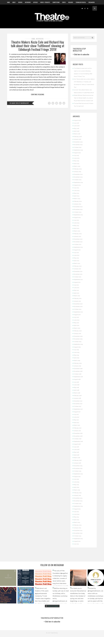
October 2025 (77, 147)
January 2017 (77, 430)
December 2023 (78, 206)
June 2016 (76, 449)
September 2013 (78, 538)
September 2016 (78, 441)
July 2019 (76, 349)
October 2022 (77, 244)
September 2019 (78, 344)
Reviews (20, 2)
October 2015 (77, 471)
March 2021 (77, 295)
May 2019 (76, 355)
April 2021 (76, 293)
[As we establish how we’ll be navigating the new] (43, 578)
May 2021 (76, 290)
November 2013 (78, 533)
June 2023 (76, 223)
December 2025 (78, 142)
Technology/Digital (81, 2)
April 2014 (76, 519)
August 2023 (77, 217)
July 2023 (76, 220)
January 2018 (77, 398)
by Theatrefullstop (24, 103)
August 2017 (77, 411)
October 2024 (77, 179)
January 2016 (77, 463)
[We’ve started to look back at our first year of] (78, 578)
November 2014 (78, 501)
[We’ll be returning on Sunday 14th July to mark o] (61, 595)
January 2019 (77, 366)
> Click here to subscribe (81, 54)
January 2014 (77, 528)
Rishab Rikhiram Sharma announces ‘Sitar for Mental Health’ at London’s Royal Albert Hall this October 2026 (83, 98)
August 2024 (77, 185)
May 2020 (76, 322)
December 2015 (78, 465)
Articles (35, 2)
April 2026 (76, 131)
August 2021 (77, 282)
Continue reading (37, 94)
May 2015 (76, 484)
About (14, 2)
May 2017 (76, 420)
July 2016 (76, 447)
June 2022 (76, 255)
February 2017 (77, 428)
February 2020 (78, 331)
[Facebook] (85, 8)
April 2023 (76, 228)
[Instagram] (87, 8)
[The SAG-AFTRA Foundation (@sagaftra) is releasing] (61, 578)
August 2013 (77, 541)
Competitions (56, 2)
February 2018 (77, 395)
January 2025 (77, 171)
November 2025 (78, 144)
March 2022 (77, 263)
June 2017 (76, 417)
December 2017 (78, 401)
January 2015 (77, 495)
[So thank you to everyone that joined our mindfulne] (78, 595)
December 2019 (78, 336)
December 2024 (78, 174)
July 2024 (76, 188)
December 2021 (78, 271)
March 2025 (77, 166)
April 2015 (76, 487)
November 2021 (78, 274)
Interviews (28, 2)
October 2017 (77, 406)
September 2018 (78, 376)
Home (8, 2)
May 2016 (76, 452)
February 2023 (78, 233)
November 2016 (78, 436)
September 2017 (78, 409)
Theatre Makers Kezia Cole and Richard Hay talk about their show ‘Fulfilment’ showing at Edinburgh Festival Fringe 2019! (37, 46)
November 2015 (78, 468)
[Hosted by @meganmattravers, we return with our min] (96, 595)
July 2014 (76, 511)
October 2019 (77, 341)
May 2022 (76, 258)
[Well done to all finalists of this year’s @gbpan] (43, 595)
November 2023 (78, 209)
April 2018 (76, 390)
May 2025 (76, 161)
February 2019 (78, 363)
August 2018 (77, 379)
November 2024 (78, 177)
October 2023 (77, 212)
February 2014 (77, 525)
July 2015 (76, 479)
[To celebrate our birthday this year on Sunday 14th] (8, 595)
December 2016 (78, 433)
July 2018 (76, 382)
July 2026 (76, 123)
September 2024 (78, 182)
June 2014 (76, 514)
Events (64, 2)
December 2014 (78, 498)
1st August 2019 (14, 103)
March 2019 (77, 360)
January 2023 (77, 236)
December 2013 (78, 530)
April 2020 (76, 325)
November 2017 (78, 403)
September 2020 (78, 312)
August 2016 (77, 444)
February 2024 (78, 201)
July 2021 (76, 285)
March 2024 (77, 198)
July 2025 (76, 155)
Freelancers (91, 2)
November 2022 (78, 241)
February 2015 (77, 492)
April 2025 (76, 163)
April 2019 (76, 358)
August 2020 (77, 314)
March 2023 (77, 231)
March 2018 (77, 393)
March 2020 (77, 328)
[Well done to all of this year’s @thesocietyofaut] (26, 595)
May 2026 (76, 128)
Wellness (70, 2)
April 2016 (76, 455)
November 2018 (78, 371)
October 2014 (77, 503)
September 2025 (78, 150)
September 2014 (78, 506)
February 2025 (78, 169)
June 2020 (76, 320)
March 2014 (77, 522)
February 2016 (78, 460)
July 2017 (76, 414)
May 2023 (76, 225)
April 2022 (76, 260)
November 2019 (78, 339)
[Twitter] (82, 8)
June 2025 (76, 158)
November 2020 (78, 306)
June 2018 (76, 385)
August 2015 (77, 476)
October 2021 (77, 277)
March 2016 (77, 457)
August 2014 (77, 509)
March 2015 (77, 490)
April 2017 (76, 422)
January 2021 (77, 301)
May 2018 (76, 387)
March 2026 (77, 134)
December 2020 (78, 304)
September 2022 (78, 247)
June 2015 (76, 482)
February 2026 (78, 136)
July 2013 (76, 544)
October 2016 (77, 438)
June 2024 (76, 190)
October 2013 (77, 536)
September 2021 (78, 279)
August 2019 (77, 347)
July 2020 (76, 317)
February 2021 (77, 298)
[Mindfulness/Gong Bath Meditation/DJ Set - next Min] (8, 578)
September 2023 (78, 214)
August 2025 (77, 152)
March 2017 (77, 425)
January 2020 (77, 333)
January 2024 (77, 204)
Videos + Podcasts (45, 2)
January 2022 (77, 268)
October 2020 (77, 309)
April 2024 (76, 196)
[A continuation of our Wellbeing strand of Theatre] (26, 578)
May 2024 (76, 193)
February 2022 (78, 266)
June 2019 (76, 352)
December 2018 (78, 368)
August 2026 (77, 120)
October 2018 (77, 374)
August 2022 (77, 250)
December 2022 (78, 239)
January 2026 (77, 139)
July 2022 (76, 252)
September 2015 (78, 474)
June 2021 (76, 287)
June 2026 (76, 125)
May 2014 (76, 517)
